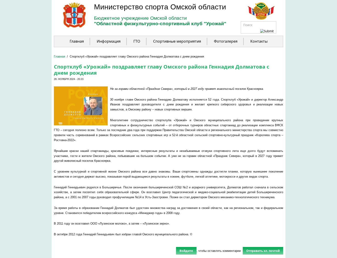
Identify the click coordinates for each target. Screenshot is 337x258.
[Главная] (70, 26)
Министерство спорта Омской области (160, 7)
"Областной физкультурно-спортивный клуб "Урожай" (160, 23)
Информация (109, 41)
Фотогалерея (226, 41)
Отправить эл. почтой (263, 251)
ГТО (136, 41)
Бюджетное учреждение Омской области (140, 18)
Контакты (259, 41)
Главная (77, 41)
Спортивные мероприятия (177, 41)
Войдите (186, 251)
